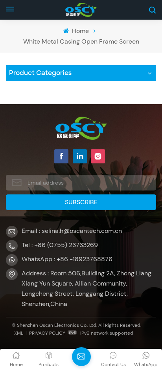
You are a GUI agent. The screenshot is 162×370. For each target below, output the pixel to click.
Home (79, 31)
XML (18, 333)
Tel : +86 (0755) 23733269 (60, 245)
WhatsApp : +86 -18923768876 (67, 259)
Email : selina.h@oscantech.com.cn (72, 231)
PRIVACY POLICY (47, 333)
